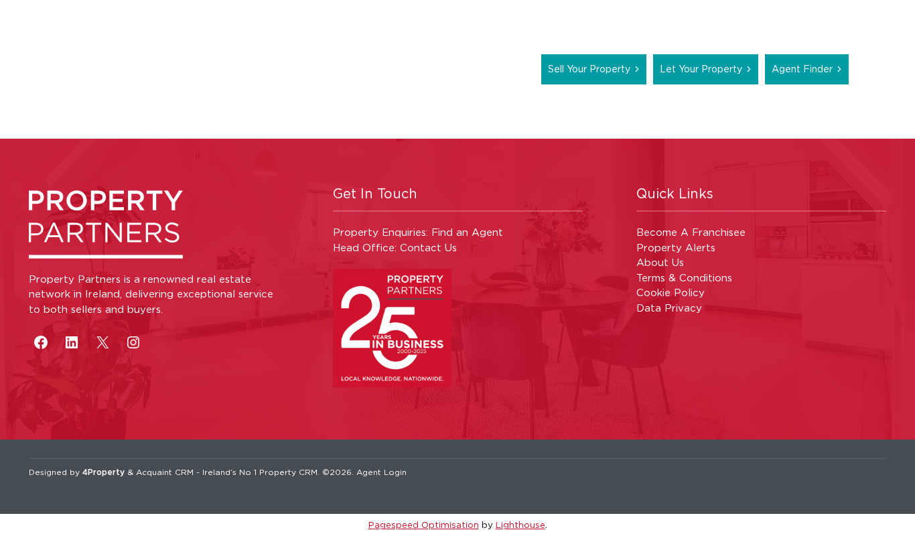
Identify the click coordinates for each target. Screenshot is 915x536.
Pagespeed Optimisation (423, 524)
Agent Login (381, 472)
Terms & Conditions (684, 277)
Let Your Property (701, 69)
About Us (660, 262)
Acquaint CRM (165, 472)
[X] (102, 342)
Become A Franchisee (691, 232)
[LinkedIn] (72, 342)
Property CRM (288, 472)
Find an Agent (467, 232)
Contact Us (428, 247)
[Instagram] (133, 342)
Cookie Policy (670, 292)
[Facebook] (41, 342)
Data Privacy (669, 308)
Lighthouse (520, 524)
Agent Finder (802, 69)
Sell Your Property (589, 69)
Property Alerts (675, 247)
